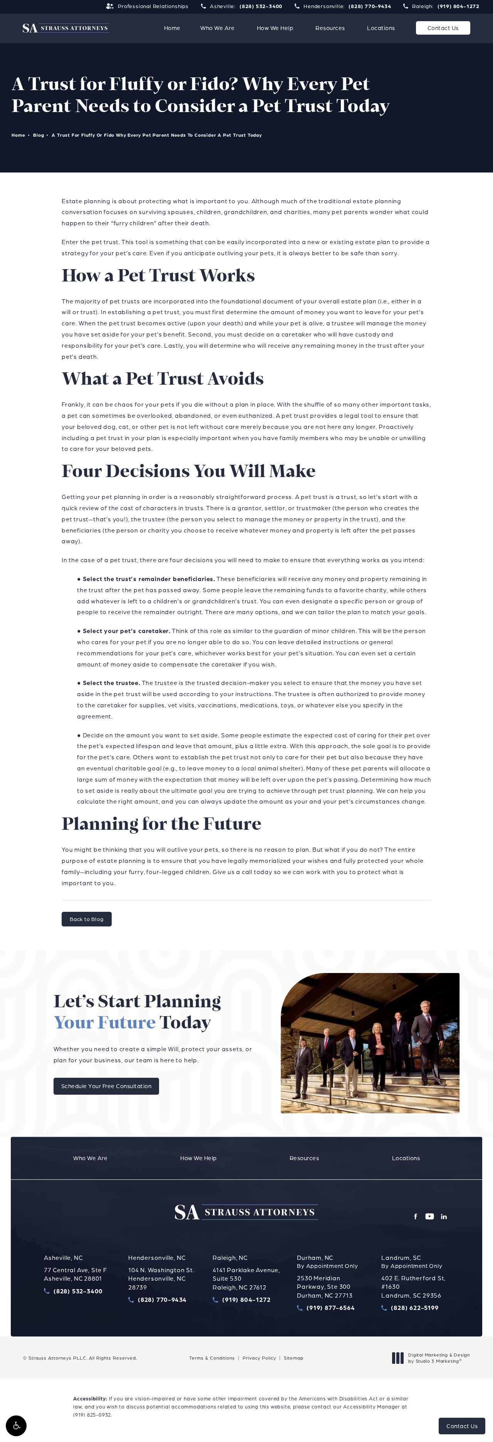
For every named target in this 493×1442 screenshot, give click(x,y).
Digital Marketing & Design (439, 1358)
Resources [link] (330, 28)
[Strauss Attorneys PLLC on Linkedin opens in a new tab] (444, 1216)
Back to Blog (87, 919)
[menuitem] (172, 27)
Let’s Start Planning (137, 1013)
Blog (38, 135)
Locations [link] (381, 28)
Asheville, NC (63, 1257)
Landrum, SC (401, 1257)
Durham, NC (315, 1257)
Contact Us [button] (462, 1426)
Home (18, 135)
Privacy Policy (259, 1358)
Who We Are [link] (217, 28)
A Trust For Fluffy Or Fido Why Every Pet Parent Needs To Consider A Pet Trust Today (157, 135)
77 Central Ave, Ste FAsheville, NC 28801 (75, 1274)
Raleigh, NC (230, 1257)
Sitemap (294, 1358)
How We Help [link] (275, 28)
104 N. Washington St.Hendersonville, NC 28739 (161, 1278)
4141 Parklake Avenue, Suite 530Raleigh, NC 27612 (246, 1278)
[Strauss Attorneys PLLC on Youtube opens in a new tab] (429, 1216)
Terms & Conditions (212, 1358)
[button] (16, 1425)
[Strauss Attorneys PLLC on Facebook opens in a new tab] (415, 1216)
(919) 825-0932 (92, 1415)
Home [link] (172, 28)
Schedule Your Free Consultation (106, 1086)
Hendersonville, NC (156, 1257)
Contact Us (443, 28)
